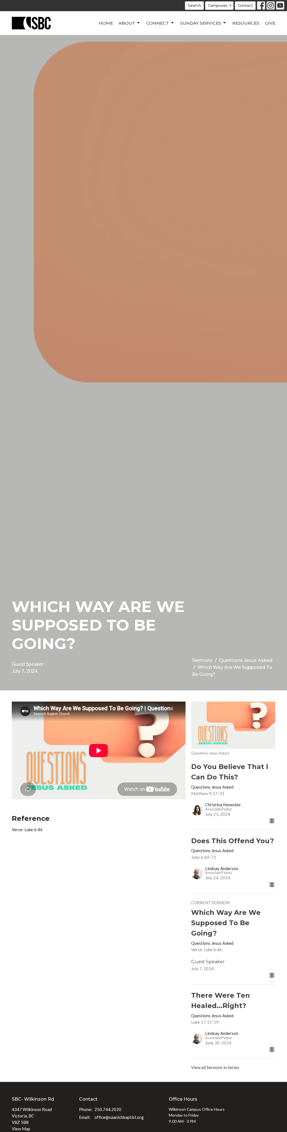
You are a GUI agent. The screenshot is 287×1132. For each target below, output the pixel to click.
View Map (21, 1128)
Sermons (202, 660)
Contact (245, 5)
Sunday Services (200, 23)
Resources (245, 23)
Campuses (218, 5)
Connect (157, 23)
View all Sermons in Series (215, 1067)
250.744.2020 (107, 1109)
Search (194, 5)
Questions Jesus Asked (245, 660)
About (127, 23)
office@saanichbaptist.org (119, 1117)
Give (270, 23)
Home (106, 23)
